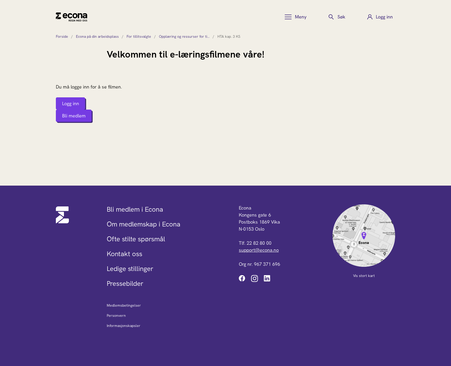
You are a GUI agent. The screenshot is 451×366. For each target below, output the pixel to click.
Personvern (116, 315)
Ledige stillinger (130, 268)
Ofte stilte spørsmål (136, 239)
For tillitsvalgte (139, 36)
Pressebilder (125, 283)
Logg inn (70, 103)
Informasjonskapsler (123, 325)
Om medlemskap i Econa (143, 224)
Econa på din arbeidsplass (97, 36)
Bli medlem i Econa (135, 209)
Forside (62, 36)
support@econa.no (259, 250)
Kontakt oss (124, 253)
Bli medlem (74, 116)
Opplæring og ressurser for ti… (184, 36)
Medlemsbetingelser (124, 305)
